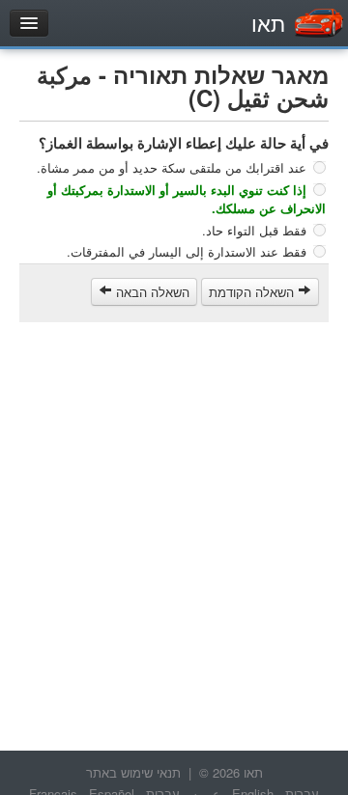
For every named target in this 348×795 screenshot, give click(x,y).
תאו (268, 23)
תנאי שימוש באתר (133, 772)
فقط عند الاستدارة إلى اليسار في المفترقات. (186, 251)
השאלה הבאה (150, 292)
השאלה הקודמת (253, 292)
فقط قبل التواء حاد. (254, 229)
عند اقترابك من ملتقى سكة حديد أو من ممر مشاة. (171, 167)
